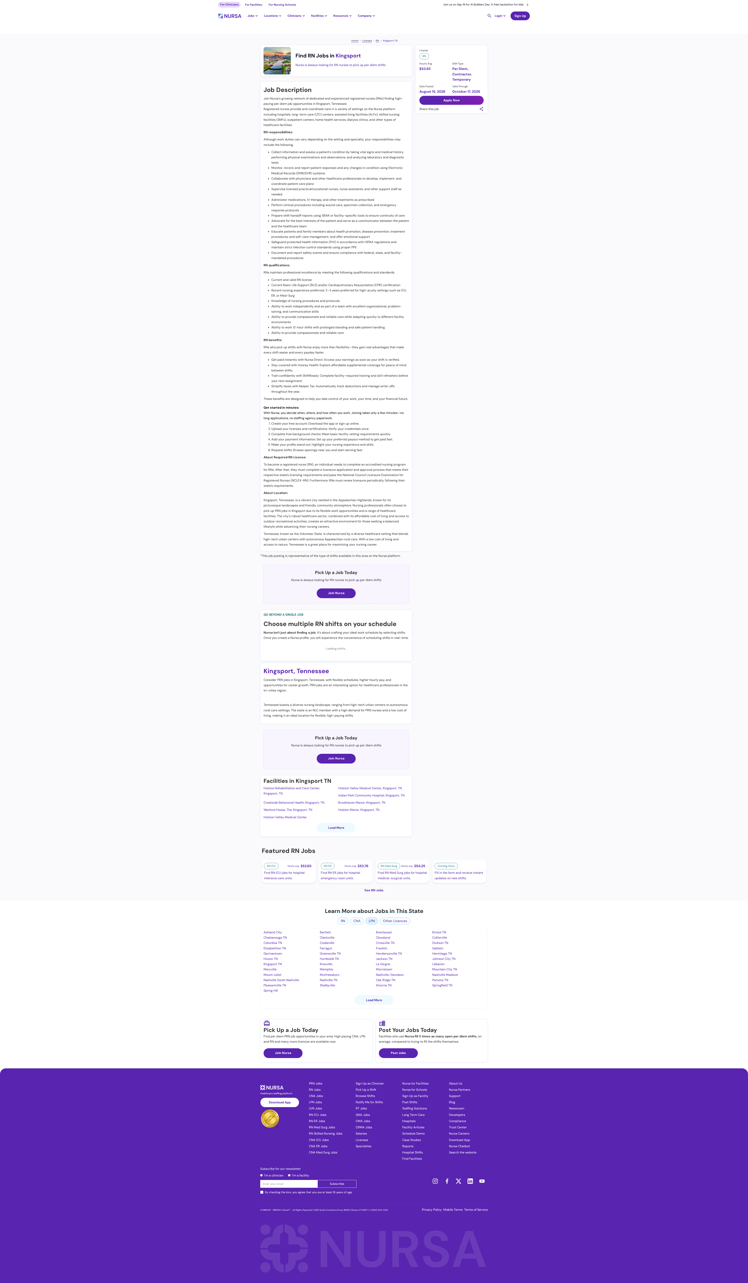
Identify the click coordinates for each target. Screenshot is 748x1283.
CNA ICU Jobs (319, 1140)
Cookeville (327, 943)
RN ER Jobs (317, 1121)
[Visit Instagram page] (435, 1181)
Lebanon (438, 964)
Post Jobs (398, 1053)
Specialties (363, 1146)
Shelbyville (327, 985)
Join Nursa (336, 593)
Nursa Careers (459, 1133)
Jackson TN (384, 959)
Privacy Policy (432, 1210)
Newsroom (456, 1108)
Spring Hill (271, 990)
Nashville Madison (445, 975)
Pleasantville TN (275, 985)
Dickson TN (440, 943)
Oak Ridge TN (385, 980)
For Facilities (253, 4)
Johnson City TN (443, 959)
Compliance (457, 1121)
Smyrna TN (384, 985)
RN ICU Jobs (317, 1115)
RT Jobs (361, 1108)
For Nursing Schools (282, 4)
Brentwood (384, 932)
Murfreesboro (329, 975)
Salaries (361, 1133)
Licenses (367, 40)
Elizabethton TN (275, 948)
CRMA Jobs (364, 1127)
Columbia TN (273, 943)
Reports (408, 1146)
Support (454, 1096)
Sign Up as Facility (415, 1096)
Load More (336, 828)
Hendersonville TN (389, 953)
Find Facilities (412, 1159)
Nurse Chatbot (459, 1146)
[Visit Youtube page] (482, 1181)
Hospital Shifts (412, 1152)
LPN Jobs (315, 1102)
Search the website (462, 1152)
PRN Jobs (315, 1083)
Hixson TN (271, 959)
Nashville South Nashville (281, 980)
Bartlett (325, 932)
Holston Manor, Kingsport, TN (358, 810)
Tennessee (313, 671)
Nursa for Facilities (415, 1083)
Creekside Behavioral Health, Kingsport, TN (294, 803)
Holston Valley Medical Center (285, 817)
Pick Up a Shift (366, 1090)
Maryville (270, 969)
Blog (452, 1102)
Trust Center (458, 1127)
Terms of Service (476, 1210)
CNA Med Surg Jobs (323, 1152)
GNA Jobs (363, 1115)
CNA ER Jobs (318, 1146)
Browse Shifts (365, 1096)
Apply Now (451, 100)
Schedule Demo (413, 1133)
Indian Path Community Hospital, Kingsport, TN (371, 795)
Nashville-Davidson (390, 975)
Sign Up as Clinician (370, 1083)
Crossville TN (385, 943)
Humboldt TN (329, 959)
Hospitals (409, 1121)
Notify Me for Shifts (369, 1102)
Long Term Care (413, 1115)
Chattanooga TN (275, 938)
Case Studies (411, 1140)
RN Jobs (315, 1090)
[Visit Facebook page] (447, 1181)
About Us (455, 1083)
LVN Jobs (315, 1108)
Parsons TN (440, 980)
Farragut (326, 948)
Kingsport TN (390, 40)
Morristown (384, 969)
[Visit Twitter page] (458, 1181)
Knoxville (326, 964)
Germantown (273, 953)
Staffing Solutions (414, 1108)
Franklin (381, 948)
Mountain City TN (444, 969)
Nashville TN (328, 980)
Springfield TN (442, 985)
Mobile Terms (453, 1210)
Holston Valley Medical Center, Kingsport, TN (370, 788)
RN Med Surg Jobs (322, 1127)
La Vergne (383, 964)
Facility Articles (413, 1127)
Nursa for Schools (414, 1090)
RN (377, 40)
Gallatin (437, 948)
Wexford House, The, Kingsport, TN (288, 810)
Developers (457, 1115)
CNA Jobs (316, 1096)
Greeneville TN (330, 953)
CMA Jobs (363, 1121)
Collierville (439, 938)
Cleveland (383, 938)
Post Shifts (409, 1102)
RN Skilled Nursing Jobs (325, 1133)
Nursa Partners (459, 1090)
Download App (280, 1102)
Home (354, 40)
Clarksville (327, 938)
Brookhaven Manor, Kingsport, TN (361, 803)
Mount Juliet (272, 975)
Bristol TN (439, 932)
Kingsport (348, 55)
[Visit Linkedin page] (470, 1181)
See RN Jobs (374, 890)
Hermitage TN (442, 953)
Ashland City (273, 932)
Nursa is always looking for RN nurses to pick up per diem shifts (340, 65)
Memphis (326, 969)
